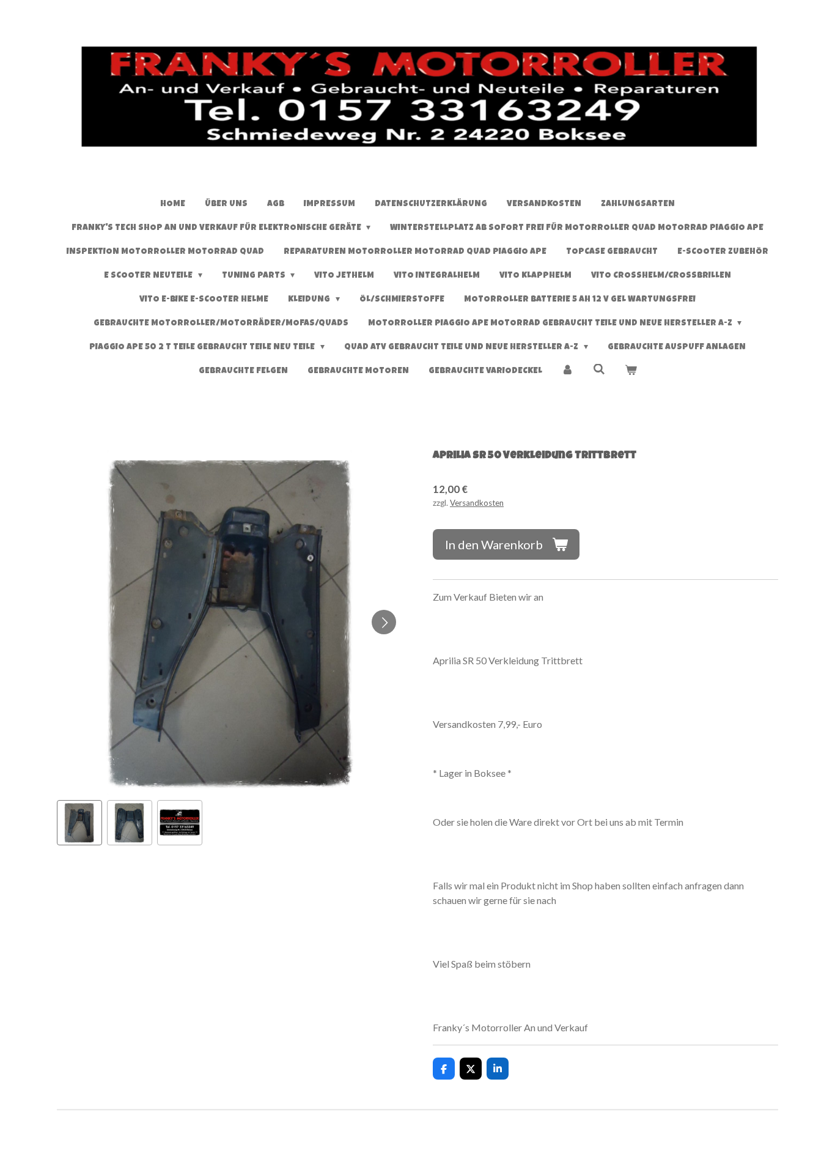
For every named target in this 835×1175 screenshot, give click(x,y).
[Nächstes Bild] (384, 622)
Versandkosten (477, 503)
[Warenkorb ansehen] (631, 371)
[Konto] (568, 371)
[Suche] (599, 370)
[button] (79, 822)
